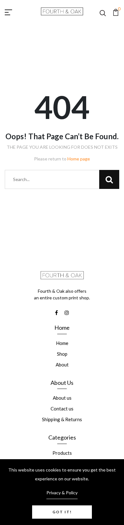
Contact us (62, 408)
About (62, 364)
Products (62, 453)
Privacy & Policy (62, 492)
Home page (78, 158)
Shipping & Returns (62, 419)
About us (62, 398)
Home (62, 343)
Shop (62, 354)
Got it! (62, 511)
